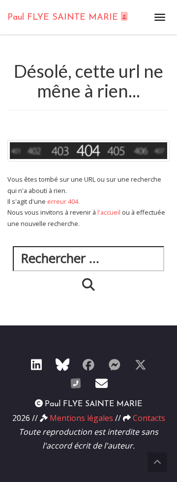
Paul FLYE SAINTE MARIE (64, 17)
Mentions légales (81, 418)
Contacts (149, 418)
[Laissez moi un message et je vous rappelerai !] (75, 383)
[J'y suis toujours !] (36, 364)
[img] (88, 284)
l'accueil (108, 212)
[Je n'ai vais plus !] (88, 364)
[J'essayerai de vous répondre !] (101, 383)
